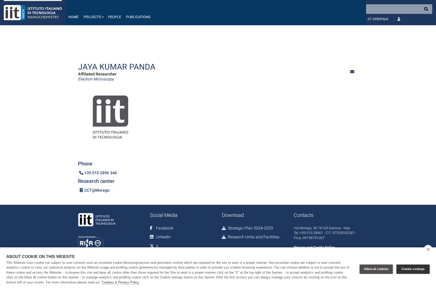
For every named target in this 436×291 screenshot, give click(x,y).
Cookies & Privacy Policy (120, 282)
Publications (138, 17)
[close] (428, 249)
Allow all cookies (376, 269)
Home (73, 17)
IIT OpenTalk (378, 19)
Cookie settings (413, 269)
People (114, 17)
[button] (93, 12)
